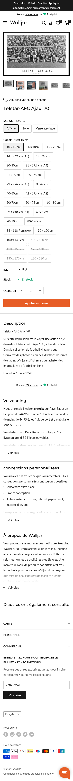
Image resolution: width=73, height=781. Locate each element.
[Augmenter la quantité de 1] (39, 290)
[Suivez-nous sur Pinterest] (18, 734)
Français (9, 714)
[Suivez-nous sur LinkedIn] (31, 734)
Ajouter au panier (36, 303)
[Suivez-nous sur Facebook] (5, 734)
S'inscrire (14, 695)
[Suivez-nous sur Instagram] (12, 734)
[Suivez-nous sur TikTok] (25, 734)
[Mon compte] (50, 23)
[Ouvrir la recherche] (44, 23)
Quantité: (9, 290)
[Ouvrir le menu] (5, 22)
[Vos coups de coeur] (58, 23)
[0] (67, 23)
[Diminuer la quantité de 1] (21, 290)
